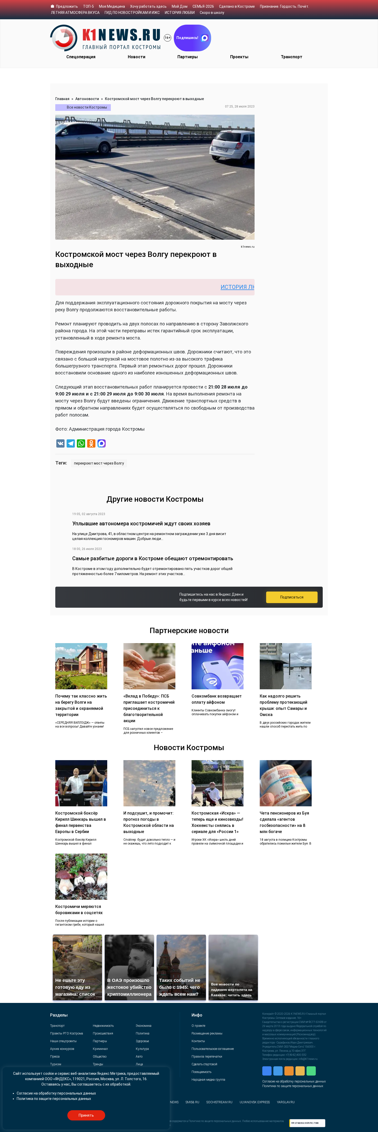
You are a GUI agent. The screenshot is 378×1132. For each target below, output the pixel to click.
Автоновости (87, 99)
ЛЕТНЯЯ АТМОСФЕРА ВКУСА (75, 13)
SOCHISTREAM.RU (219, 1102)
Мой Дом (179, 6)
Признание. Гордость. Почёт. (284, 6)
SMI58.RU (192, 1102)
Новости (136, 56)
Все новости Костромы (87, 107)
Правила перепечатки (207, 1056)
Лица (139, 1064)
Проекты (239, 56)
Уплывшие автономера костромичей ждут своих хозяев (141, 523)
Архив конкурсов (62, 1049)
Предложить (67, 6)
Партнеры (187, 56)
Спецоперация (80, 56)
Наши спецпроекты (63, 1041)
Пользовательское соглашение (213, 1049)
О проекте (198, 1026)
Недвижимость (103, 1026)
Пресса (55, 1056)
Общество (99, 1056)
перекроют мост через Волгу (99, 463)
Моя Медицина (112, 6)
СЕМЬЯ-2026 (203, 6)
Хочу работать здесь (148, 6)
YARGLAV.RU (286, 1102)
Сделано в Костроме (237, 6)
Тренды (98, 1064)
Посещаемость (201, 1072)
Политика (142, 1033)
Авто (139, 1056)
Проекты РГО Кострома (66, 1033)
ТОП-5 (88, 6)
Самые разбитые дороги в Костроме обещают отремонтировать (152, 558)
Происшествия (103, 1033)
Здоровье (142, 1041)
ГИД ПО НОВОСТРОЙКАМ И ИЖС (132, 13)
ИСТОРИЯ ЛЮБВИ (180, 13)
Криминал (100, 1049)
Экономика (143, 1026)
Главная (62, 99)
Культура (142, 1049)
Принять (86, 1115)
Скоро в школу (212, 13)
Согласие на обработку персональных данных (294, 1081)
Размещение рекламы (207, 1033)
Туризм (55, 1064)
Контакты (198, 1041)
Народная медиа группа (208, 1079)
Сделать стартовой (204, 1064)
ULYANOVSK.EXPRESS (255, 1102)
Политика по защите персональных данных (292, 1086)
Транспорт (291, 56)
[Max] (101, 444)
